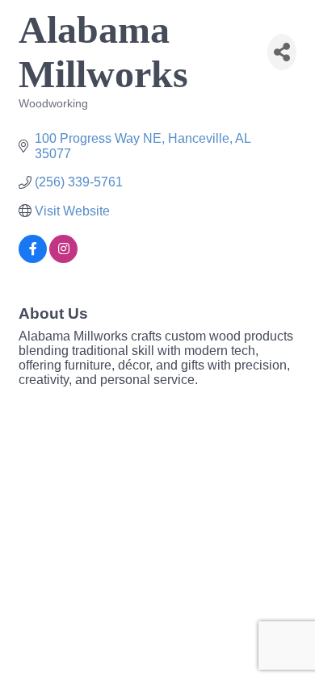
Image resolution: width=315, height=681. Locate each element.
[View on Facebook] (33, 258)
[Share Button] (281, 52)
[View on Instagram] (63, 258)
